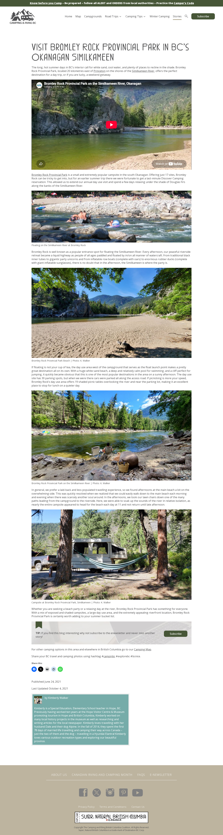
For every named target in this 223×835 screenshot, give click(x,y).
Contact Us (138, 806)
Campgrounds (93, 16)
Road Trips (111, 16)
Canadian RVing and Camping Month (102, 775)
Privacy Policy (86, 806)
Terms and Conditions (113, 806)
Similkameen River (143, 71)
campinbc (109, 656)
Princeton (99, 71)
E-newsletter (161, 775)
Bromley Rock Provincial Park (49, 175)
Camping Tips (134, 16)
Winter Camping (160, 16)
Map (78, 16)
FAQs (141, 775)
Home (68, 16)
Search (186, 16)
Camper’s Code (184, 3)
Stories (177, 16)
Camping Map (142, 649)
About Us (59, 775)
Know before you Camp (46, 3)
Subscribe (203, 16)
